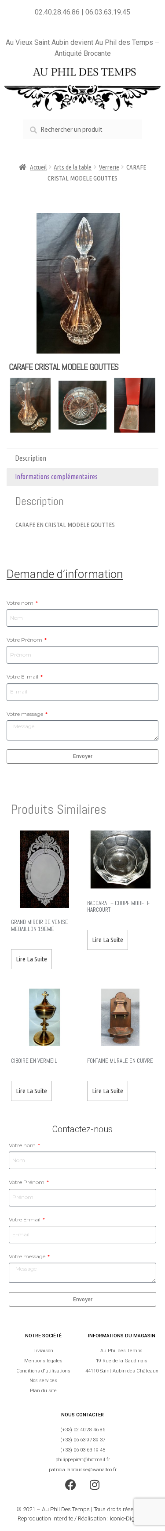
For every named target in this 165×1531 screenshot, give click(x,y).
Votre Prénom (25, 639)
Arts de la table (73, 167)
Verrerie (109, 167)
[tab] (82, 458)
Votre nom (21, 602)
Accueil (38, 167)
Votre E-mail (23, 676)
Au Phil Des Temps (66, 1509)
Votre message (25, 714)
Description (30, 458)
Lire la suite (31, 959)
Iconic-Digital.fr (129, 1518)
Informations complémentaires (56, 476)
